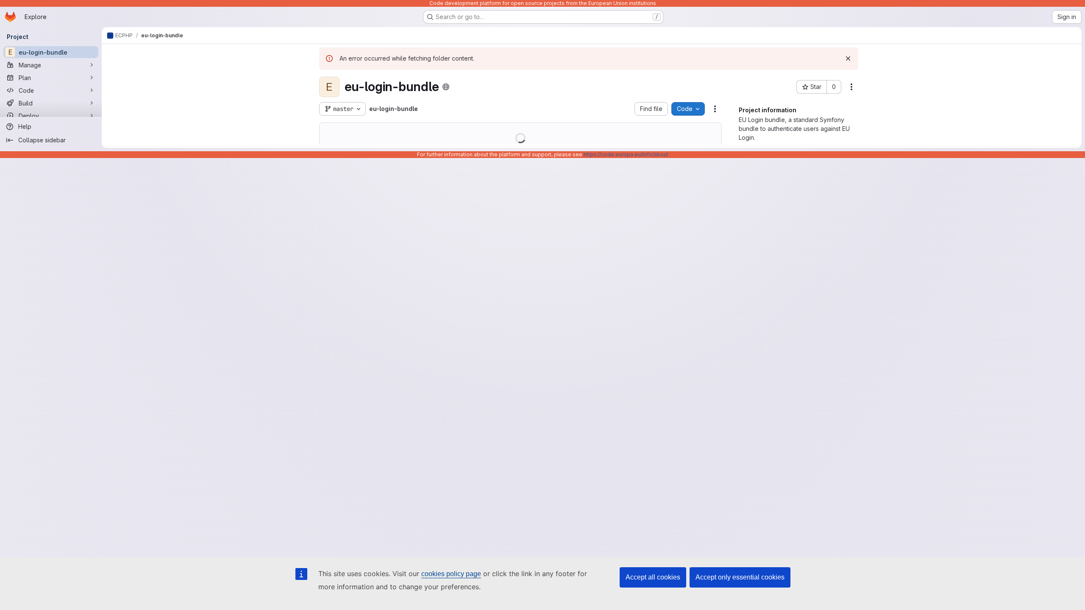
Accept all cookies (653, 577)
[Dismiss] (848, 58)
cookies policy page (451, 573)
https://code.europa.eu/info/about (626, 154)
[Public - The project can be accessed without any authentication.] (445, 86)
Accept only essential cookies (740, 577)
